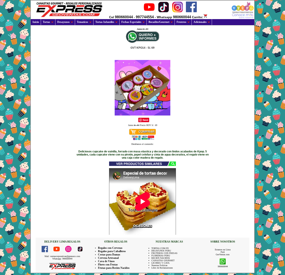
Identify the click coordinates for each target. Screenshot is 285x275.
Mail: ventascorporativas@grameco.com (62, 256)
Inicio (36, 22)
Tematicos (82, 22)
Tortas (46, 22)
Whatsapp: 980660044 (62, 258)
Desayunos (63, 22)
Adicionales (200, 22)
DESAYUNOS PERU (161, 250)
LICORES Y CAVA (160, 263)
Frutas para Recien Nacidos (114, 267)
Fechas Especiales (131, 22)
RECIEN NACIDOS (160, 258)
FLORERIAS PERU (160, 255)
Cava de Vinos (106, 261)
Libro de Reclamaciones (162, 268)
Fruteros (181, 22)
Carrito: (197, 17)
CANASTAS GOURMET (163, 260)
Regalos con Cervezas (110, 247)
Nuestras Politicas (159, 265)
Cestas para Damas (109, 254)
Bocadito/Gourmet (159, 22)
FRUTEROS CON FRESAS (164, 253)
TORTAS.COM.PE (160, 248)
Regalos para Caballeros (112, 251)
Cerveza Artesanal (108, 257)
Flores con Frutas (108, 264)
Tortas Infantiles (104, 22)
